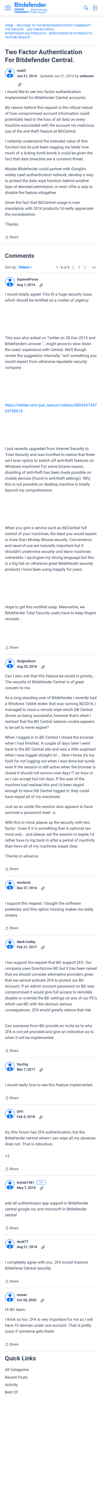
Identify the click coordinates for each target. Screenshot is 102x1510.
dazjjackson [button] (26, 661)
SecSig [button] (22, 1064)
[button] (10, 73)
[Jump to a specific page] (93, 267)
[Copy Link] (20, 84)
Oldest (24, 267)
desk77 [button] (22, 1242)
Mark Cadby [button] (26, 942)
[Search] (85, 8)
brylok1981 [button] (25, 1182)
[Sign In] (94, 8)
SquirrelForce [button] (27, 279)
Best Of (11, 1392)
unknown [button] (87, 76)
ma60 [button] (21, 70)
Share (11, 237)
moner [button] (22, 1295)
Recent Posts (16, 1377)
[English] (31, 8)
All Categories (17, 1369)
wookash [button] (24, 882)
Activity (11, 1384)
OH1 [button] (20, 1111)
